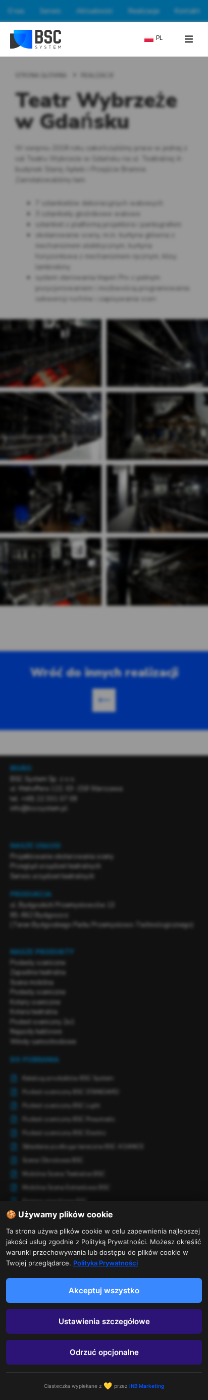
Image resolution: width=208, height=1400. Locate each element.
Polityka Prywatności (105, 1263)
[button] (189, 39)
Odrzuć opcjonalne (104, 1352)
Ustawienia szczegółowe (104, 1321)
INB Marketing (146, 1386)
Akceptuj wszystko (104, 1290)
